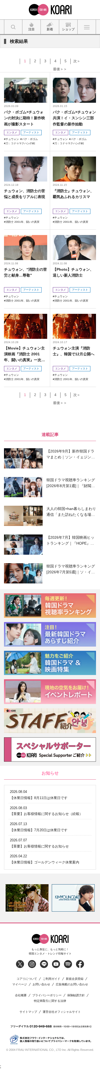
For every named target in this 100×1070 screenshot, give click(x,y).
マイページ (19, 984)
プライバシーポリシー (47, 995)
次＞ (76, 61)
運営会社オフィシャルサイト (62, 1011)
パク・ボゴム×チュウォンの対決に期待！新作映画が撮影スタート (24, 118)
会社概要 (21, 995)
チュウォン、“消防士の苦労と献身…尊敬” (25, 272)
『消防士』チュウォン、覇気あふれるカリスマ (73, 194)
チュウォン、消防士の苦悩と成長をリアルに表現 (24, 194)
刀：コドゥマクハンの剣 (20, 143)
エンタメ (11, 132)
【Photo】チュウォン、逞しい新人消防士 (73, 272)
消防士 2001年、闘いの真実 (22, 221)
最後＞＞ (60, 69)
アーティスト (31, 132)
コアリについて (27, 978)
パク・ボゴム (30, 139)
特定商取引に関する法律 (50, 1000)
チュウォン (12, 139)
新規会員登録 (74, 978)
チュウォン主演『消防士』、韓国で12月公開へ (73, 351)
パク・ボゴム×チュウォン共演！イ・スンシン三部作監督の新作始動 (74, 118)
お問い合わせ (41, 984)
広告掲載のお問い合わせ (72, 984)
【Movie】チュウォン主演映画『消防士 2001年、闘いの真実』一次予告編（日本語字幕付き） (24, 354)
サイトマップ (28, 1011)
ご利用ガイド (51, 978)
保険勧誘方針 (76, 995)
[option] (27, 898)
